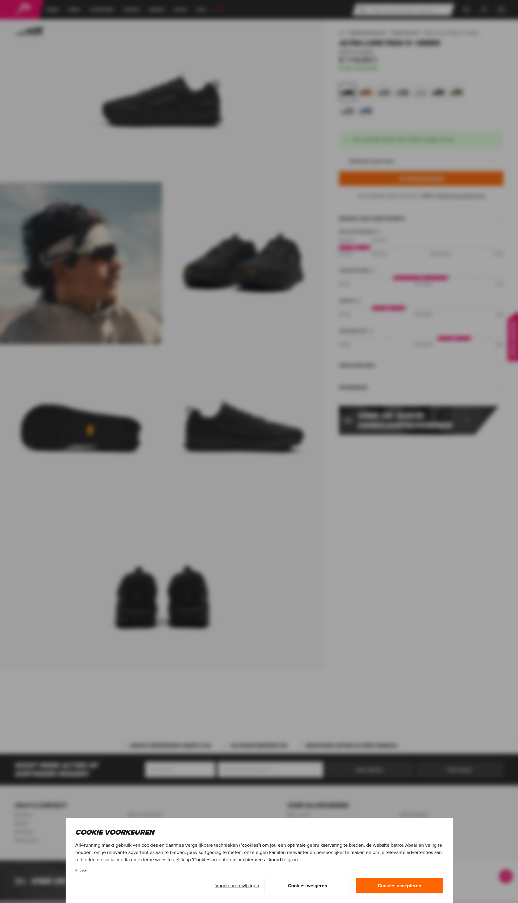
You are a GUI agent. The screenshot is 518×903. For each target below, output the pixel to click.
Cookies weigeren (307, 885)
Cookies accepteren (399, 885)
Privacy (81, 870)
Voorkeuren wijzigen (237, 885)
